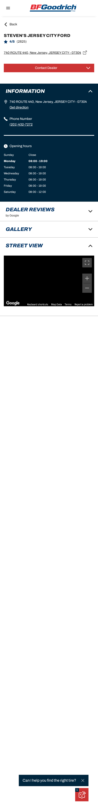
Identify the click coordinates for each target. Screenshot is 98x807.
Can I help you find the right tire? (49, 780)
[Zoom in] (87, 278)
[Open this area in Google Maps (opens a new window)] (13, 303)
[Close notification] (83, 780)
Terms (68, 304)
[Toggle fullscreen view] (87, 262)
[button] (77, 790)
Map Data (56, 304)
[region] (49, 281)
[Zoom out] (87, 288)
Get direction (19, 107)
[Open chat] (81, 794)
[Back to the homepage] (53, 8)
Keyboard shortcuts (37, 304)
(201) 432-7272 (21, 124)
